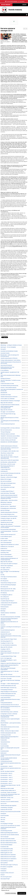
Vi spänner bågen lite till (5, 469)
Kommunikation (4, 743)
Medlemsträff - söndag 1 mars (7, 797)
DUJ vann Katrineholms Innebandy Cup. (9, 645)
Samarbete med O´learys (6, 394)
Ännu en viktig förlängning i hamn (7, 514)
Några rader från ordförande (6, 409)
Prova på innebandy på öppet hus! (8, 630)
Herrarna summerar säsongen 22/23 (8, 534)
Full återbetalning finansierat (6, 761)
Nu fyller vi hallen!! (4, 538)
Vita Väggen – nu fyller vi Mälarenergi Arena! (10, 683)
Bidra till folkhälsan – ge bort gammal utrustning (11, 722)
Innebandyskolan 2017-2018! (6, 850)
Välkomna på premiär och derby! (7, 590)
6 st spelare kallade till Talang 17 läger (8, 656)
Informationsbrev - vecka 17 (6, 775)
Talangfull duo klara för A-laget (7, 522)
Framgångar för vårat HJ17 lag (7, 643)
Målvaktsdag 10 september (6, 502)
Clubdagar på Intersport (5, 378)
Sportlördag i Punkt (5, 552)
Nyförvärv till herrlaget (5, 510)
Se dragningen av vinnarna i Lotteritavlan (9, 713)
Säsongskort (3, 349)
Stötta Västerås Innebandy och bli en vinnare (10, 726)
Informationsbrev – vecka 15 (6, 779)
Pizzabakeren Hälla (4, 846)
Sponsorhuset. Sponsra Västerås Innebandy (10, 834)
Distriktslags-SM (4, 471)
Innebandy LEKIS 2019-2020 (6, 809)
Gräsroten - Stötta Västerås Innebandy (8, 387)
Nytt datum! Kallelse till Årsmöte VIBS (8, 840)
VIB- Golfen (3, 614)
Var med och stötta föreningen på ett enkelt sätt (10, 473)
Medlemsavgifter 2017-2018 (6, 852)
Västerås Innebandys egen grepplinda (8, 805)
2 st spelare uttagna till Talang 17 (7, 600)
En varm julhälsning (4, 370)
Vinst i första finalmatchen (6, 542)
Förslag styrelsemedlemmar (6, 702)
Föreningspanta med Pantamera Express (9, 516)
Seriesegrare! (3, 813)
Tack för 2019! (3, 803)
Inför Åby (2, 574)
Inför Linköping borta (5, 569)
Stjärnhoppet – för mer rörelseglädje (8, 347)
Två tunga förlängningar (5, 431)
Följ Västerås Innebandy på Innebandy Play (9, 385)
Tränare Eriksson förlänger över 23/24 (8, 582)
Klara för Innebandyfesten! (6, 554)
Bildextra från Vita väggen (6, 479)
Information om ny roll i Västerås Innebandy (9, 801)
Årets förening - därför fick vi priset (8, 464)
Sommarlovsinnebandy (5, 709)
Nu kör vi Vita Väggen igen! (6, 658)
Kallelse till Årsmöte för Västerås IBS (8, 854)
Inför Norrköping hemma (6, 485)
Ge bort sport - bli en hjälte (6, 678)
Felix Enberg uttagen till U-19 (6, 641)
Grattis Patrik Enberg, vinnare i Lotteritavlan (9, 711)
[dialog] (14, 888)
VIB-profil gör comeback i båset (7, 453)
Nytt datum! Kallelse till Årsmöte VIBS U (9, 842)
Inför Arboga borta (4, 580)
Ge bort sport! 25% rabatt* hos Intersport (9, 563)
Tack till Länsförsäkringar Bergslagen (8, 584)
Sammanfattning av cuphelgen (7, 860)
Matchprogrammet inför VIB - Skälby (8, 588)
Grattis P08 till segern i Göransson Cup (8, 687)
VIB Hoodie (3, 817)
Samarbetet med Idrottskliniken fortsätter (9, 351)
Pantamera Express (4, 606)
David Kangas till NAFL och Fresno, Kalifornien (10, 427)
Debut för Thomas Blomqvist (6, 556)
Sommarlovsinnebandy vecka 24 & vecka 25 (10, 704)
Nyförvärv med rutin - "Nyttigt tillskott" (8, 506)
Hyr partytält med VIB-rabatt (6, 520)
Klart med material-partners (6, 429)
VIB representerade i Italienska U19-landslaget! (10, 400)
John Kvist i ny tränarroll (5, 799)
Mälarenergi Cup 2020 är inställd (7, 788)
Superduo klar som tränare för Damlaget (9, 437)
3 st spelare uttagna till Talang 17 (7, 491)
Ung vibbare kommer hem (6, 504)
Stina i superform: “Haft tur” (6, 540)
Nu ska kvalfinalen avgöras (6, 536)
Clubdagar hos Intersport (6, 550)
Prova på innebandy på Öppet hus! (8, 423)
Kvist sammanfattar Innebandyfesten (8, 529)
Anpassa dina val (5, 890)
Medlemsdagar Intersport (6, 651)
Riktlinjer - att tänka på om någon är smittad (10, 730)
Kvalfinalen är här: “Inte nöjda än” (7, 546)
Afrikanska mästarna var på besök (8, 433)
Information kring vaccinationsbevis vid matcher (10, 676)
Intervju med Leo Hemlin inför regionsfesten (10, 460)
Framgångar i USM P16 (5, 649)
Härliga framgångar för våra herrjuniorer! (9, 691)
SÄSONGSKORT (4, 392)
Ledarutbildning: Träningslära (7, 807)
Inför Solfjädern (4, 578)
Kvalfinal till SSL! (4, 548)
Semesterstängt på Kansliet (6, 830)
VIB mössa (3, 819)
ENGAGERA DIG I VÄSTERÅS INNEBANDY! (9, 441)
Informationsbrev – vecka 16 (6, 777)
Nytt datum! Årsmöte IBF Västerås (8, 838)
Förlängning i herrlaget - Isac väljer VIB (8, 518)
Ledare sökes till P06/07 (5, 697)
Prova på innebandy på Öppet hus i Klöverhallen (10, 616)
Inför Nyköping (4, 592)
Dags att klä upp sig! (5, 598)
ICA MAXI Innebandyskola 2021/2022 (8, 685)
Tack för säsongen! (5, 836)
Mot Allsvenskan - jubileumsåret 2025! (8, 462)
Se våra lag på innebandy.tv (6, 604)
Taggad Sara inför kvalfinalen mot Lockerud (10, 544)
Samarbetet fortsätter (5, 353)
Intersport (3, 874)
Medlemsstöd (3, 753)
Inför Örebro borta (4, 586)
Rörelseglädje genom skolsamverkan (8, 508)
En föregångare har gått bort (6, 594)
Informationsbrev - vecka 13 (6, 783)
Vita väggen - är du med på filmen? (8, 411)
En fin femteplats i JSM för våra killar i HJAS (10, 451)
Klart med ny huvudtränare (6, 481)
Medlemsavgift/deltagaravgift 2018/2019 (9, 832)
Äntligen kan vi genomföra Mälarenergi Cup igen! (11, 663)
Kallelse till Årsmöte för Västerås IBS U (9, 858)
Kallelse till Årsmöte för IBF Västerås (8, 856)
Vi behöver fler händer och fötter (7, 383)
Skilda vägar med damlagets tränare (8, 483)
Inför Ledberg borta (5, 596)
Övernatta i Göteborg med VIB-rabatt (8, 439)
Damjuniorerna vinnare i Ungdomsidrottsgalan (10, 718)
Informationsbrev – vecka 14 (6, 781)
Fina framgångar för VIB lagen (7, 823)
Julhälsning (3, 720)
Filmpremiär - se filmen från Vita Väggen (9, 477)
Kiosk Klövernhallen (5, 745)
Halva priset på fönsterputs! (6, 365)
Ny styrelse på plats (5, 751)
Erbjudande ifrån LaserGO (6, 634)
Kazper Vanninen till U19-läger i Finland (9, 639)
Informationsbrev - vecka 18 (6, 773)
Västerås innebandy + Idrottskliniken (8, 612)
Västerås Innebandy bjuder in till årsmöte (9, 358)
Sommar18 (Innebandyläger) (6, 844)
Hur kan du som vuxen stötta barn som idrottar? (10, 825)
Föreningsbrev (4, 868)
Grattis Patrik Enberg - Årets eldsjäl (8, 493)
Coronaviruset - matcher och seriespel (8, 792)
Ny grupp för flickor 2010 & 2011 (7, 872)
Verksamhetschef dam (5, 741)
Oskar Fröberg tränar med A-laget (7, 487)
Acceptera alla (21, 893)
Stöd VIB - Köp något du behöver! (7, 771)
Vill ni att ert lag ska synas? (6, 876)
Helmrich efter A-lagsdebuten (7, 565)
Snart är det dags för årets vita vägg (8, 413)
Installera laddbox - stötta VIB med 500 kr (9, 500)
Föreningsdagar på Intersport (7, 689)
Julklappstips (3, 724)
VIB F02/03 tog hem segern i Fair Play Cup (9, 864)
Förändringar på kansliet (6, 734)
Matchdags (3, 610)
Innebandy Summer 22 (5, 632)
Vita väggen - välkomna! (5, 567)
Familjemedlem (4, 739)
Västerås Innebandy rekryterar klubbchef (9, 495)
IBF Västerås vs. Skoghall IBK (7, 866)
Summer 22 (3, 624)
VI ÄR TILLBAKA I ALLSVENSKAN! (7, 398)
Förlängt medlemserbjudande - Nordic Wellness (10, 360)
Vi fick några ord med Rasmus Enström (9, 576)
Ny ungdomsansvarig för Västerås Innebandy (10, 404)
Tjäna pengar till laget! (5, 878)
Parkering (2, 821)
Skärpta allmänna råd (5, 728)
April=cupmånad (4, 862)
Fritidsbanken (3, 870)
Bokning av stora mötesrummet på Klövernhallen (11, 811)
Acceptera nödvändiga (11, 893)
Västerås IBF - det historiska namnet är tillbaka (10, 435)
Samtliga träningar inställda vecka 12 (8, 790)
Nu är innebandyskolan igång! (7, 848)
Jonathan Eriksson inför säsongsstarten (9, 602)
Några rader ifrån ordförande (6, 402)
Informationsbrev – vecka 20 (6, 766)
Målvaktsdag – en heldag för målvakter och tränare (11, 345)
